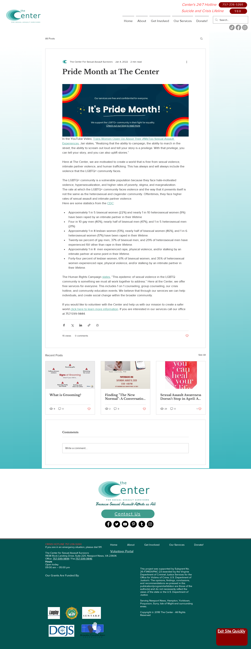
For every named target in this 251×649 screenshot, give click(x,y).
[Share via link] (89, 325)
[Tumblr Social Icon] (141, 524)
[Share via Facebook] (64, 325)
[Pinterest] (133, 524)
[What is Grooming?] (70, 375)
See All (202, 354)
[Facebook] (238, 27)
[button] (142, 19)
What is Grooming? (65, 395)
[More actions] (187, 62)
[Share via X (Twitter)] (72, 325)
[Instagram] (245, 27)
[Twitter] (116, 524)
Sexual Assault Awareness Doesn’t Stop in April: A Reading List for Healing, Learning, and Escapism (180, 397)
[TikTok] (232, 27)
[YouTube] (125, 524)
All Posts (50, 38)
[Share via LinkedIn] (80, 325)
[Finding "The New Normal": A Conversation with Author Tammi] (125, 375)
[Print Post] (97, 325)
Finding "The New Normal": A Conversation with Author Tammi (125, 397)
